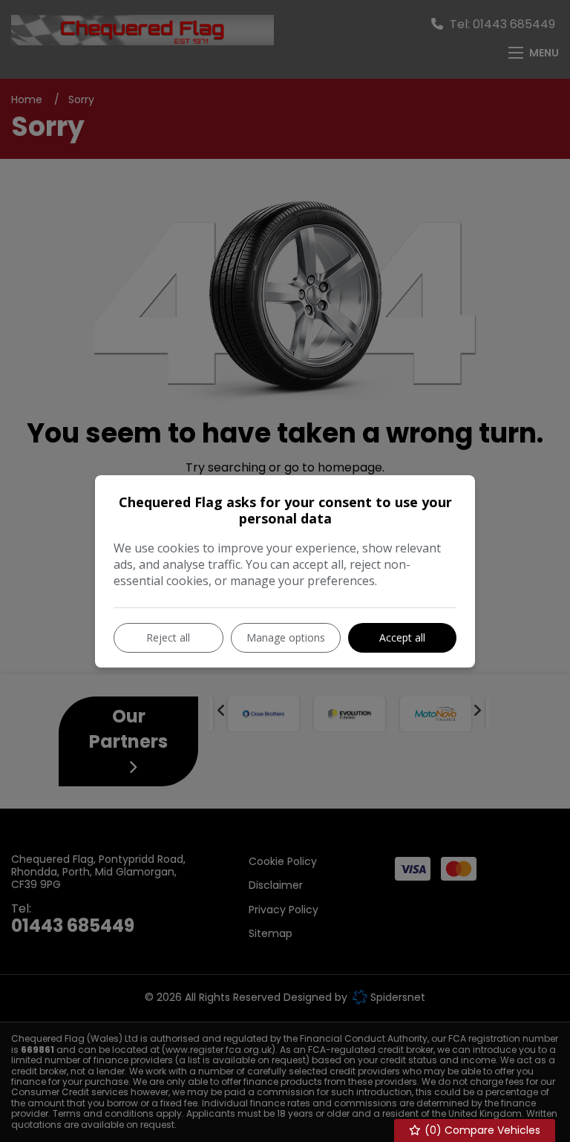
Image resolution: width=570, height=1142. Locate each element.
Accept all (402, 637)
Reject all (168, 637)
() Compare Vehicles (481, 1130)
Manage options (285, 637)
